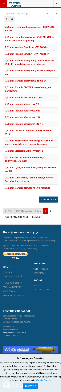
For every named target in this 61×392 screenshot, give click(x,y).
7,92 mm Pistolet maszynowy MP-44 (24, 151)
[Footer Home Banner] (30, 350)
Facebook (37, 286)
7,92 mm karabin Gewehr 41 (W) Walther (27, 47)
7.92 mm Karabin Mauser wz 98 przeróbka (27, 188)
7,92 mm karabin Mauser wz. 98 (22, 104)
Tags (35, 269)
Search (45, 269)
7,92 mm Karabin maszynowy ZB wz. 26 (26, 80)
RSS (47, 289)
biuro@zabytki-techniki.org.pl (14, 333)
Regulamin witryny (12, 287)
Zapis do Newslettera (13, 295)
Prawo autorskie (11, 283)
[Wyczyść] (12, 19)
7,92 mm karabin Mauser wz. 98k (22, 110)
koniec (36, 217)
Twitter (37, 289)
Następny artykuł (16, 217)
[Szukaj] (6, 19)
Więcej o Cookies (43, 380)
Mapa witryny (39, 273)
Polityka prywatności (13, 276)
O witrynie (8, 272)
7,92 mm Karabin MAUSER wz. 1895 (23, 97)
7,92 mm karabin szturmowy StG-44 (24, 124)
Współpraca (9, 291)
